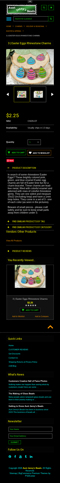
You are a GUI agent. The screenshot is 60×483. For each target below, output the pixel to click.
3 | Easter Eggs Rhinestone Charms (30, 299)
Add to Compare (42, 316)
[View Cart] (51, 7)
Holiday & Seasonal (35, 26)
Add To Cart (32, 310)
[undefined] (30, 84)
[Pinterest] (10, 456)
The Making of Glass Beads (22, 393)
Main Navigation (9, 19)
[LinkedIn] (31, 456)
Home (8, 26)
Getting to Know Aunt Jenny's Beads (26, 406)
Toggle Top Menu (30, 1)
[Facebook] (15, 456)
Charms (18, 26)
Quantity (10, 142)
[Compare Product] (44, 7)
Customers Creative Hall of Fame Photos (28, 381)
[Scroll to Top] (50, 327)
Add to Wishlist (41, 153)
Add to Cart (18, 152)
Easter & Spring (13, 31)
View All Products (14, 241)
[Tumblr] (26, 456)
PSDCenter (30, 476)
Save (11, 160)
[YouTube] (20, 456)
